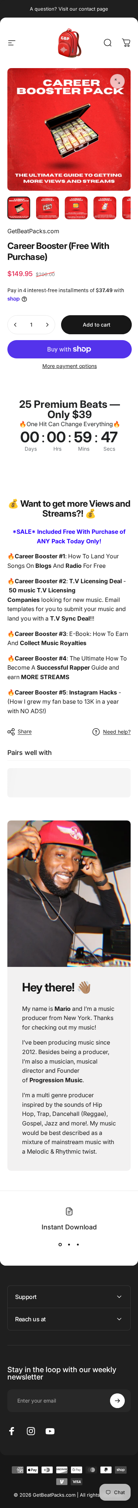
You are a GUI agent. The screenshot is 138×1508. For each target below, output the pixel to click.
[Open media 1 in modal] (117, 81)
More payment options (69, 366)
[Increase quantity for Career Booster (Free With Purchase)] (47, 325)
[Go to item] (18, 208)
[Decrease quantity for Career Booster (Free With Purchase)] (15, 325)
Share (25, 731)
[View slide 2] (69, 1244)
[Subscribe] (117, 1400)
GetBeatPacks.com (33, 231)
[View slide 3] (78, 1244)
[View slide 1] (60, 1244)
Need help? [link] (117, 732)
